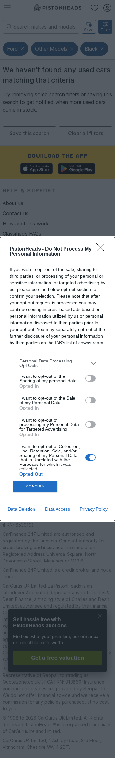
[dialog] (57, 379)
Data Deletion (21, 509)
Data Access (57, 509)
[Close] (102, 249)
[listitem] (57, 363)
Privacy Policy (94, 509)
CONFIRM (35, 486)
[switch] (90, 378)
